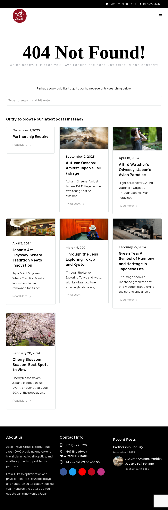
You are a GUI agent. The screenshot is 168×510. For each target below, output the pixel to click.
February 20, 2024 (26, 353)
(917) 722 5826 (151, 4)
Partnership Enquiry (30, 136)
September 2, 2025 (80, 156)
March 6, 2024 (76, 248)
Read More (19, 145)
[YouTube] (82, 472)
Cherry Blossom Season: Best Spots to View (30, 364)
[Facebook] (63, 472)
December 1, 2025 (26, 130)
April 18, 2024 (129, 158)
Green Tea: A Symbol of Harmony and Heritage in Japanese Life (136, 261)
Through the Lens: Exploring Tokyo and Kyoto (82, 259)
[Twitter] (72, 472)
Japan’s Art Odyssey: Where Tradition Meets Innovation (27, 257)
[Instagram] (14, 3)
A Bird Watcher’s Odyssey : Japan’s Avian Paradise (135, 169)
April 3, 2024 (22, 243)
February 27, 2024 (132, 247)
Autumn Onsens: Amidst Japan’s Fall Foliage (83, 167)
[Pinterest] (91, 472)
